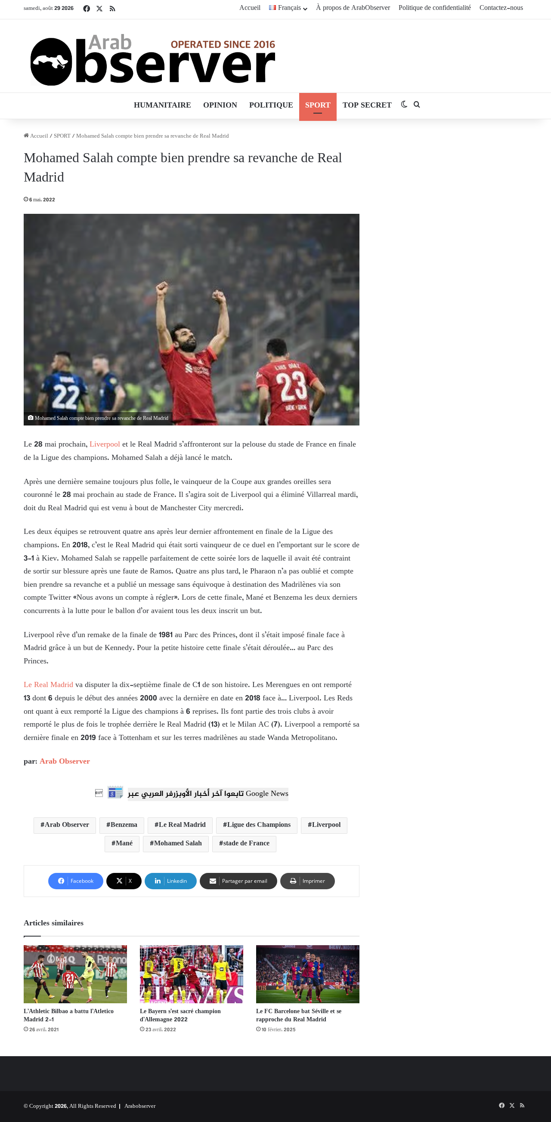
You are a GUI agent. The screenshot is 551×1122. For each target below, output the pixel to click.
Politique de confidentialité (435, 8)
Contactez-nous (501, 8)
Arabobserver (139, 1106)
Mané (124, 844)
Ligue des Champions (259, 825)
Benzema (124, 825)
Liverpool (105, 444)
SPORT (318, 105)
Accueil (249, 8)
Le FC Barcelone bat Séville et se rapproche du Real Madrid (298, 1016)
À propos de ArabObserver (353, 8)
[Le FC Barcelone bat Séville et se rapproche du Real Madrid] (307, 974)
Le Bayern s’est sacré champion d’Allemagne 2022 (180, 1016)
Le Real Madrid (48, 685)
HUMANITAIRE (162, 105)
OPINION (220, 105)
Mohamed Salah (178, 844)
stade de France (246, 844)
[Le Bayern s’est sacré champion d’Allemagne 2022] (191, 974)
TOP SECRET (367, 105)
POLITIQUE (271, 105)
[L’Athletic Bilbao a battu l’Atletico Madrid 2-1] (75, 974)
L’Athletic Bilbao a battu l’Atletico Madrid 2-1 (69, 1016)
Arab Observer (65, 761)
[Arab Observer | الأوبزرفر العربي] (153, 56)
